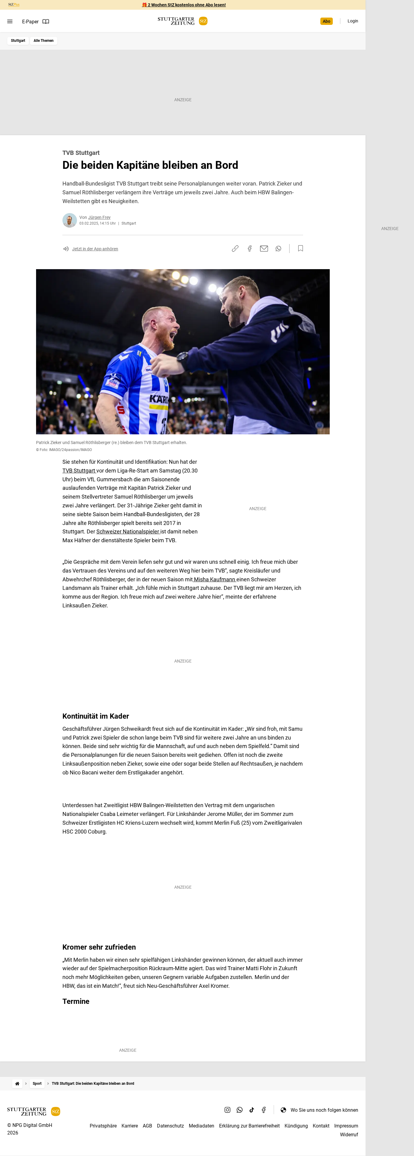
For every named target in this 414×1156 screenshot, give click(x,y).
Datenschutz (170, 1126)
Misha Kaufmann (214, 579)
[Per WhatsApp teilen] (278, 248)
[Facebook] (264, 1110)
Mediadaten (201, 1126)
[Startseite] (17, 1083)
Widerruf (349, 1135)
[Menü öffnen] (9, 21)
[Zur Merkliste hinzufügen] (299, 248)
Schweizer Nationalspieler (128, 531)
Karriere (130, 1126)
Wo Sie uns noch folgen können (324, 1110)
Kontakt (321, 1126)
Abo (326, 21)
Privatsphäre (103, 1126)
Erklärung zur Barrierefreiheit (249, 1126)
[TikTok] (252, 1110)
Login (353, 20)
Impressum (346, 1126)
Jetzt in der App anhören (95, 248)
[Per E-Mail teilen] (264, 248)
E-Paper (30, 22)
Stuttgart (18, 40)
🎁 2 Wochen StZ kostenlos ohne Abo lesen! (184, 4)
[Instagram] (227, 1110)
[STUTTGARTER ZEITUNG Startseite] (183, 21)
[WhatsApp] (240, 1110)
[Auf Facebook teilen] (250, 248)
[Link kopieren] (235, 248)
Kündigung (296, 1126)
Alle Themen (44, 40)
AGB (147, 1126)
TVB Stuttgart (79, 470)
